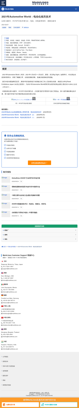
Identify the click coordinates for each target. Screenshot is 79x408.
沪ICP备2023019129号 (43, 394)
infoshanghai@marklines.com (12, 313)
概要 (7, 38)
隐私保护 (5, 375)
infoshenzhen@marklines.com (12, 325)
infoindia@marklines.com (10, 349)
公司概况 (5, 356)
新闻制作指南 (7, 385)
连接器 (4, 27)
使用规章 (5, 371)
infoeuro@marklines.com (10, 303)
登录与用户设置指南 (9, 366)
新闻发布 (5, 361)
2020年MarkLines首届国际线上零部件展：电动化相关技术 (21, 112)
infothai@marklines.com (10, 337)
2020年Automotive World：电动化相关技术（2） (18, 115)
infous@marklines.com (10, 280)
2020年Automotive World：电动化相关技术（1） (18, 117)
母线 (10, 27)
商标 (4, 380)
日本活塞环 (17, 27)
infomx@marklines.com (10, 292)
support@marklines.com (10, 269)
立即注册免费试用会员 (38, 163)
